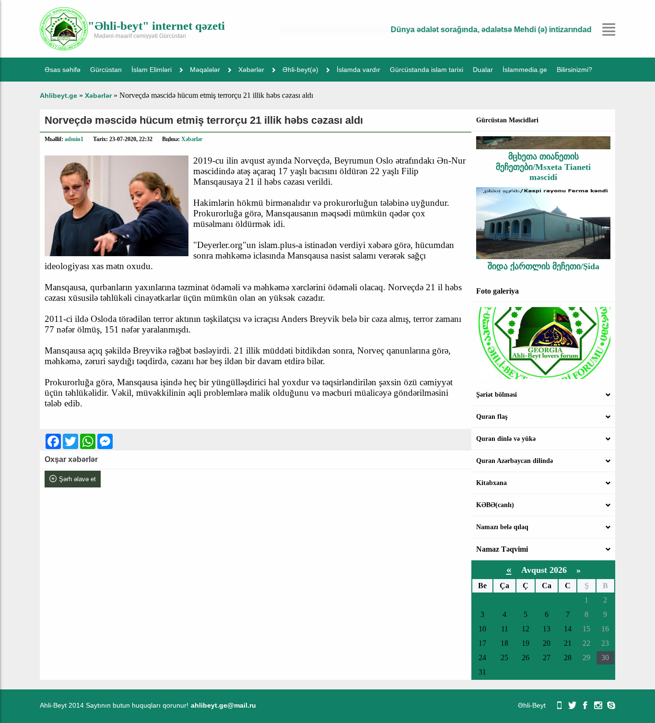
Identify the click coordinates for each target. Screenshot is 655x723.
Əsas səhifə (63, 69)
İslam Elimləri (151, 69)
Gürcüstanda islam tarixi (426, 69)
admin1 (74, 139)
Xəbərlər (251, 69)
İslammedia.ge (525, 69)
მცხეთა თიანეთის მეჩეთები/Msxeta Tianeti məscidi (543, 159)
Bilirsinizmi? (574, 69)
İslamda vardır (358, 69)
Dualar (483, 69)
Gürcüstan (106, 69)
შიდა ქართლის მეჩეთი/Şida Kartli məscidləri (543, 263)
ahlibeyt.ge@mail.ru (223, 705)
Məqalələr (205, 69)
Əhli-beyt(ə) (300, 69)
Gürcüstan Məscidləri (507, 120)
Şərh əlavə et (77, 479)
